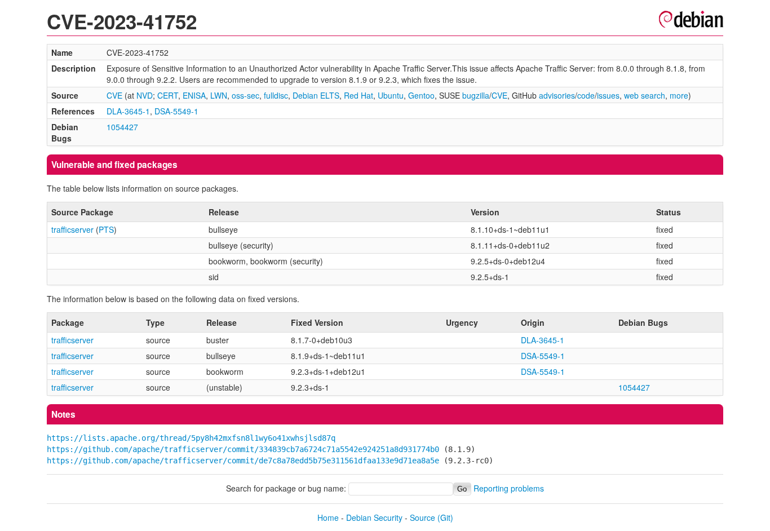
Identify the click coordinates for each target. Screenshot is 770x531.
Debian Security (374, 517)
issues (608, 95)
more (679, 95)
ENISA (194, 95)
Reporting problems (508, 488)
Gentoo (421, 95)
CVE (114, 95)
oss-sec (245, 95)
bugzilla (475, 95)
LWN (218, 95)
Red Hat (358, 95)
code (586, 95)
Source (422, 517)
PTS (106, 229)
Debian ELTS (316, 95)
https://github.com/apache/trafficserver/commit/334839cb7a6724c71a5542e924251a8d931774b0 (243, 449)
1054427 (122, 126)
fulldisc (276, 95)
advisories (557, 95)
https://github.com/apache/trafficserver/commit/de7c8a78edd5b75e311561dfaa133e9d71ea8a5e (243, 460)
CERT (167, 95)
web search (644, 95)
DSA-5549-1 (176, 111)
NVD (144, 95)
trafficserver (72, 229)
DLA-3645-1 (128, 111)
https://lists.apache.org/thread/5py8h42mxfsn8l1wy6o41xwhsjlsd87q (191, 437)
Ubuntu (391, 95)
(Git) (445, 517)
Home (328, 517)
